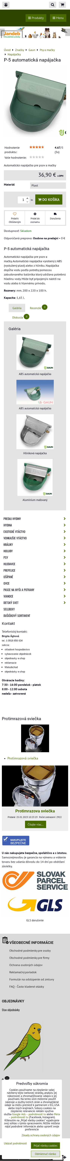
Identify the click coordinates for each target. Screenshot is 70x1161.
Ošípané (8, 577)
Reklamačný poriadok (23, 972)
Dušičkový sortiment (17, 615)
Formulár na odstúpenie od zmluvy (31, 979)
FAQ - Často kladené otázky (26, 986)
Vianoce (8, 596)
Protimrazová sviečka (22, 758)
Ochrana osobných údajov (26, 965)
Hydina (8, 525)
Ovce (7, 583)
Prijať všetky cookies (45, 1145)
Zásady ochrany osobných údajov (41, 1135)
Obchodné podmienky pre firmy (29, 958)
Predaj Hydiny (12, 518)
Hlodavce (9, 564)
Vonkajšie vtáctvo (15, 538)
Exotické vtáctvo (14, 531)
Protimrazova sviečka (35, 811)
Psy (6, 557)
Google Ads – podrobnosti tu (29, 1114)
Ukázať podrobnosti (15, 1143)
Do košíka (50, 199)
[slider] (36, 147)
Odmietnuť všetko (45, 1154)
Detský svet (11, 602)
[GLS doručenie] (35, 904)
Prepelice (9, 570)
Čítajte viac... (35, 824)
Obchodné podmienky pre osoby (30, 950)
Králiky (8, 544)
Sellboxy (9, 609)
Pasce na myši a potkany (19, 590)
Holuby (8, 551)
